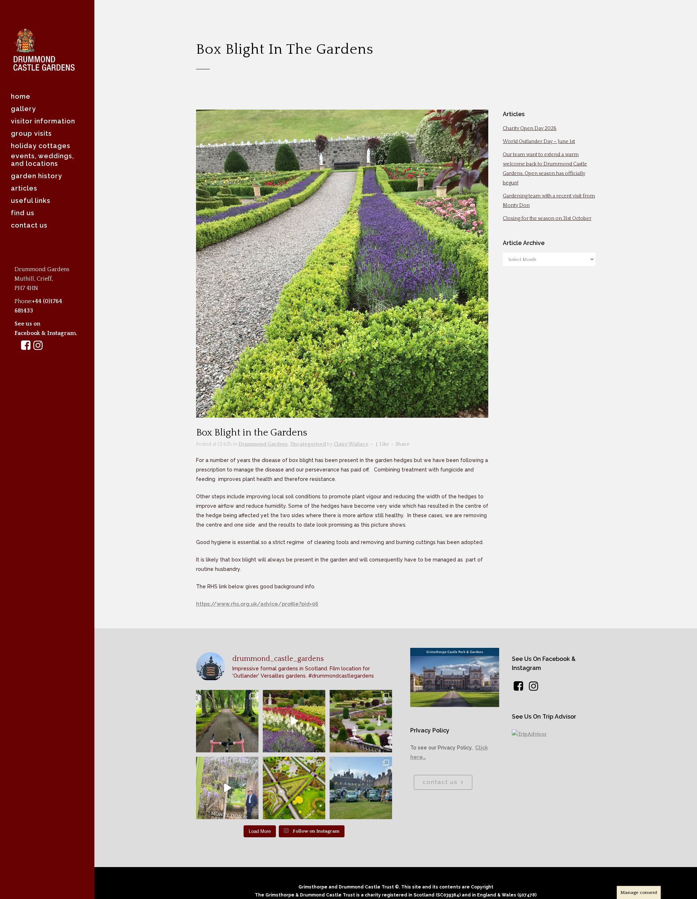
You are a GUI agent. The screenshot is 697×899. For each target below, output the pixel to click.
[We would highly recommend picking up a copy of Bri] (227, 788)
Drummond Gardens (263, 444)
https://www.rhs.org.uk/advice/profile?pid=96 (257, 604)
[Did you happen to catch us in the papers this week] (294, 788)
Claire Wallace (351, 444)
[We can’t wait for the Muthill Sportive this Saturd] (227, 721)
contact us (440, 782)
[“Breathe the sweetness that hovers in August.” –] (294, 721)
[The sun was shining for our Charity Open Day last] (361, 788)
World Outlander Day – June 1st (539, 141)
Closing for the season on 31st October (547, 218)
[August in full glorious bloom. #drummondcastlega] (361, 721)
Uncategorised (308, 444)
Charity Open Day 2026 (530, 128)
